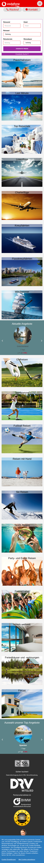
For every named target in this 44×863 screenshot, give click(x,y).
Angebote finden (22, 48)
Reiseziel (6, 22)
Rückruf (14, 9)
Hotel (26, 22)
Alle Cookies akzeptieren (26, 859)
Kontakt (33, 9)
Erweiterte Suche (22, 54)
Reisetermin (7, 39)
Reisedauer (28, 39)
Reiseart (6, 30)
